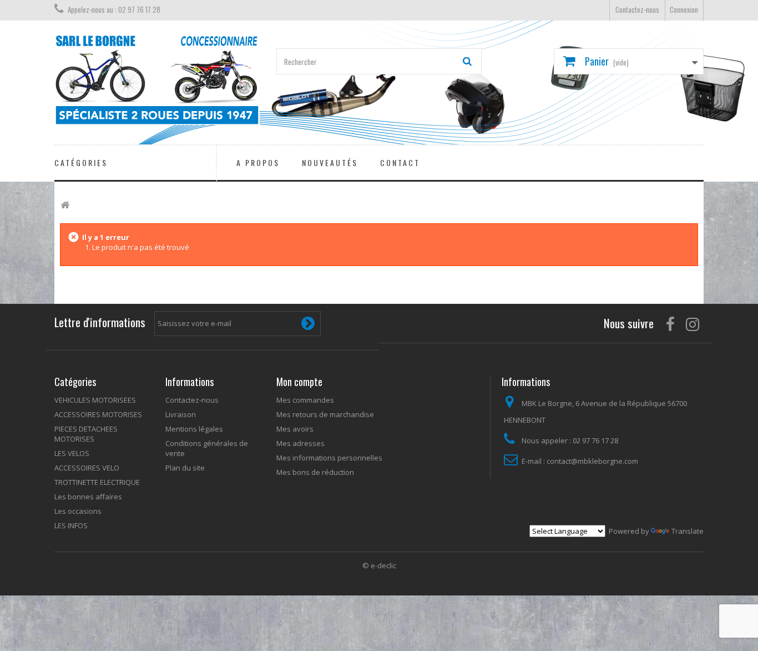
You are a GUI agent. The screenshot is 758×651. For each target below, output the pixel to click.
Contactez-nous (637, 9)
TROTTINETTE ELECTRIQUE (97, 482)
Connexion (684, 9)
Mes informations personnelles (329, 458)
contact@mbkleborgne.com (592, 461)
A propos (258, 162)
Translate (687, 531)
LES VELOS (71, 453)
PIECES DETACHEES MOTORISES (86, 434)
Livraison (180, 414)
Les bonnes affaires (88, 497)
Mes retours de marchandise (325, 414)
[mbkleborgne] (157, 79)
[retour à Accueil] (64, 205)
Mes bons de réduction (315, 472)
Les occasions (78, 511)
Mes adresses (300, 443)
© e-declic (379, 565)
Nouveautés (330, 162)
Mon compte (299, 381)
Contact (400, 162)
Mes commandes (305, 400)
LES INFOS (71, 525)
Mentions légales (194, 429)
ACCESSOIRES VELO (86, 468)
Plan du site (185, 468)
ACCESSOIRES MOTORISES (98, 414)
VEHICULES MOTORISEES (95, 400)
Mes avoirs (295, 429)
